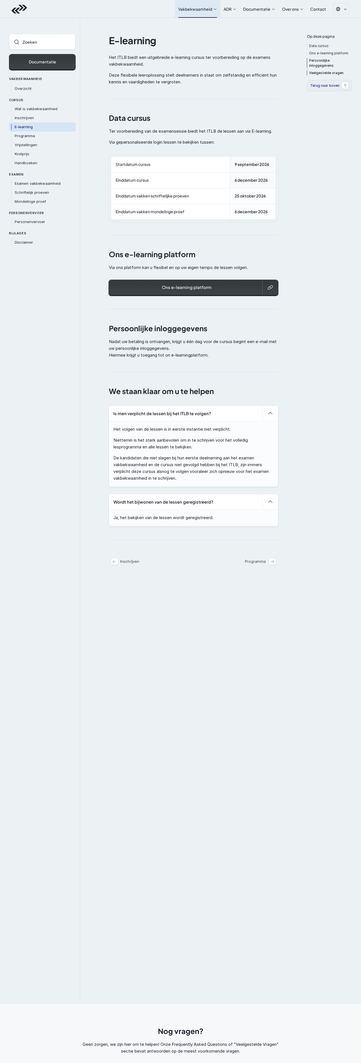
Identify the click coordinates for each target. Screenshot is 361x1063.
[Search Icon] (42, 42)
